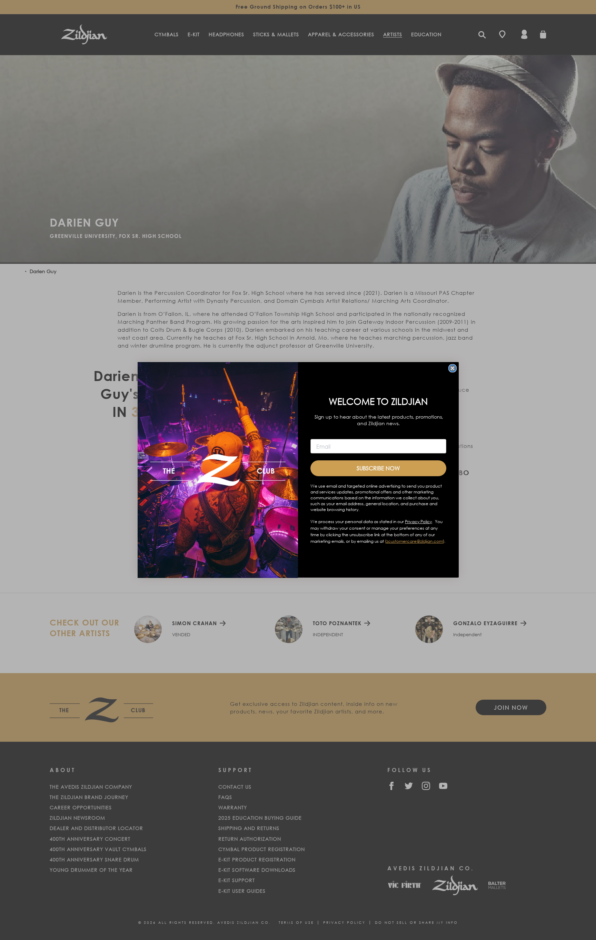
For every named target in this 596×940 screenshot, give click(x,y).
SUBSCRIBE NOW (378, 468)
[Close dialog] (452, 368)
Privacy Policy (418, 522)
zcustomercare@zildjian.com (414, 541)
